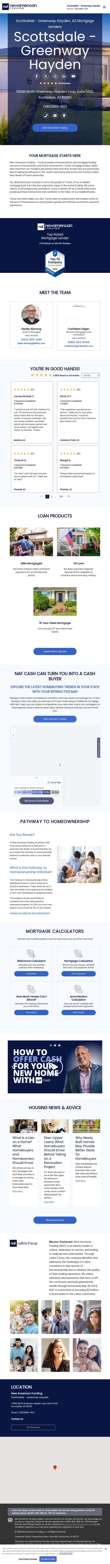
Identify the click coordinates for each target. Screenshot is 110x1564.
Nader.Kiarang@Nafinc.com (31, 343)
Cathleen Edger (78, 329)
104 (61, 496)
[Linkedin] (64, 76)
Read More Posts (55, 1220)
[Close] (106, 1549)
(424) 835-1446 (31, 339)
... (55, 496)
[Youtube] (73, 76)
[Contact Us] (55, 116)
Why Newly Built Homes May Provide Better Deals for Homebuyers (85, 1148)
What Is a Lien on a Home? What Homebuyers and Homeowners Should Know (23, 1150)
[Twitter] (46, 76)
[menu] (104, 7)
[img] (55, 1067)
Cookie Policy (66, 1553)
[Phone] (46, 116)
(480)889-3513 (81, 8)
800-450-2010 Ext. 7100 (41, 1513)
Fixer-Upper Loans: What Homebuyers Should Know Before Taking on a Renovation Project (55, 1152)
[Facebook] (37, 76)
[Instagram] (55, 76)
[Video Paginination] (51, 1045)
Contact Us (17, 1418)
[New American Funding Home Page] (19, 7)
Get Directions (33, 1427)
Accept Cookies (48, 1559)
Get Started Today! (55, 719)
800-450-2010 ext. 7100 (78, 1521)
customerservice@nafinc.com (78, 1524)
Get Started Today (55, 128)
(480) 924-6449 (78, 342)
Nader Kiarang (31, 329)
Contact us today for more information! (30, 913)
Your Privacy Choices (28, 1559)
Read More (17, 1191)
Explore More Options (55, 651)
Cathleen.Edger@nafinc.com (78, 346)
